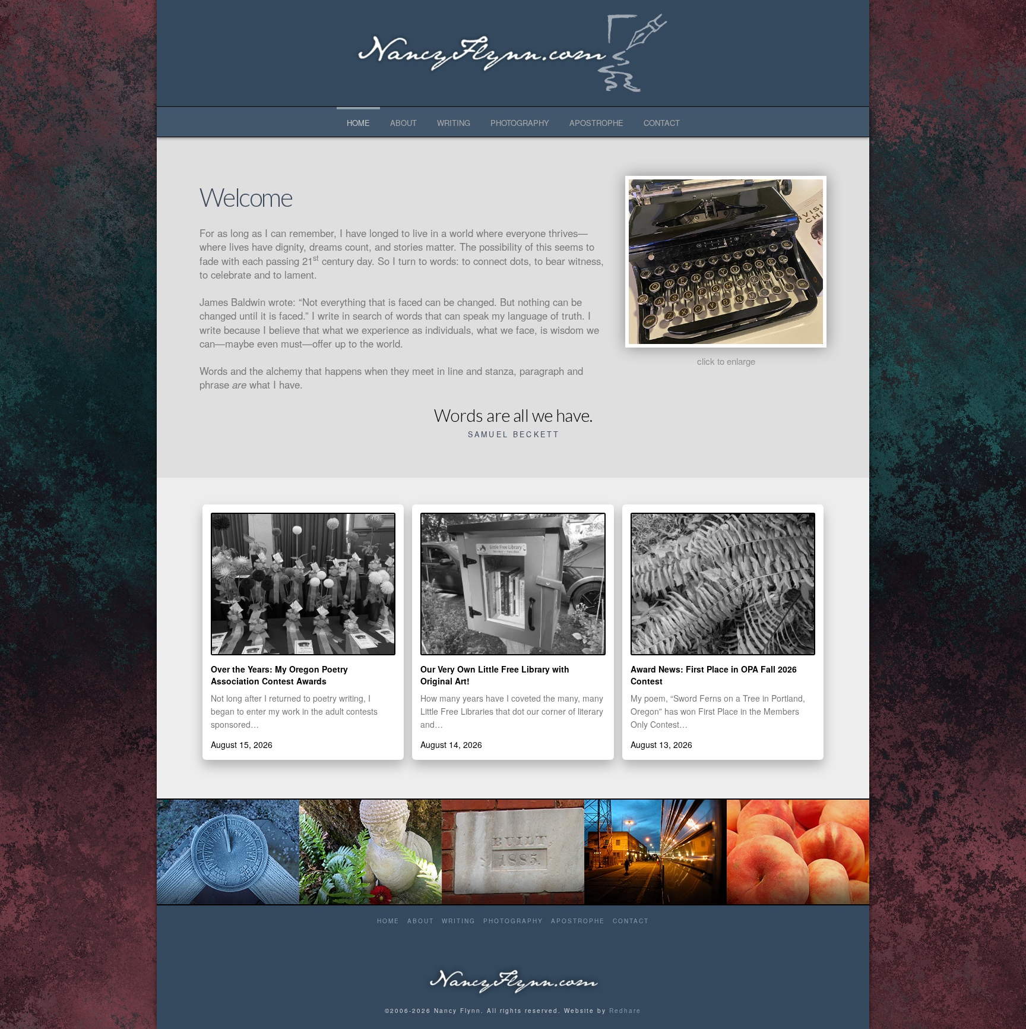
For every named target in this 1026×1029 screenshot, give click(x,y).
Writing (459, 921)
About (420, 921)
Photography (513, 921)
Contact (631, 921)
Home (388, 921)
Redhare (625, 1010)
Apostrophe (578, 921)
